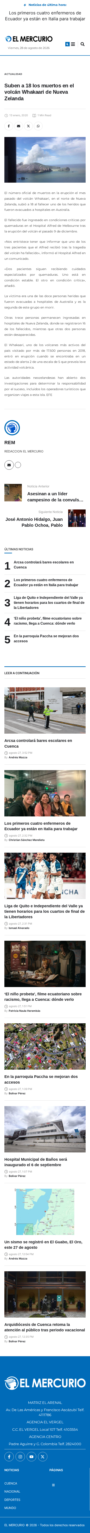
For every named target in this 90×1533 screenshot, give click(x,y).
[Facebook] (8, 126)
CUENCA (10, 1483)
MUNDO (10, 1508)
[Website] (18, 465)
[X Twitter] (28, 126)
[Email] (18, 126)
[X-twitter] (42, 1456)
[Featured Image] (45, 710)
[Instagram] (20, 1456)
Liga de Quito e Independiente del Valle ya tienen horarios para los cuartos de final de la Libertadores (49, 603)
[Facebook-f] (9, 1456)
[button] (67, 44)
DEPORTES (12, 1500)
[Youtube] (31, 1456)
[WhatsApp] (38, 126)
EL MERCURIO (14, 1525)
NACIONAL (12, 1491)
